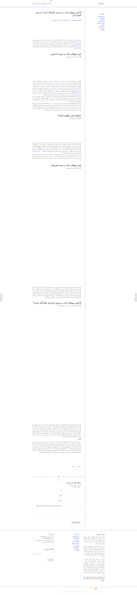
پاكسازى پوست (101, 26)
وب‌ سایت (60, 500)
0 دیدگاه (73, 466)
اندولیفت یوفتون (101, 23)
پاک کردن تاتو (46, 151)
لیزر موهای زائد (75, 45)
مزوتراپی (103, 24)
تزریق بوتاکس (75, 91)
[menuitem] (101, 3)
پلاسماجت (62, 91)
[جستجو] (95, 3)
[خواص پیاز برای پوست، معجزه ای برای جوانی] (1, 297)
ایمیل (60, 495)
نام (61, 490)
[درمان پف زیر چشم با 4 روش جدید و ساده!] (136, 297)
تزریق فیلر (102, 28)
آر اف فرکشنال (101, 21)
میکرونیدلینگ (102, 18)
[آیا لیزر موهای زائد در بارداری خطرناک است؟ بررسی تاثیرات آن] (56, 28)
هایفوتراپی (39, 89)
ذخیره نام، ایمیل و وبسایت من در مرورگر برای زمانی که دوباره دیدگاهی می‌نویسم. (49, 506)
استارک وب (88, 588)
